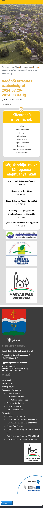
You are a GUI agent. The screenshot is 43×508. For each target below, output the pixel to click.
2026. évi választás (14, 406)
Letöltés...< (6, 104)
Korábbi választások (15, 409)
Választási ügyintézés (15, 403)
